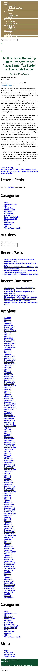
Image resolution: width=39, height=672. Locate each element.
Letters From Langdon (11, 217)
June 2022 (7, 369)
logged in (11, 187)
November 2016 (9, 488)
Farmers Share (13, 16)
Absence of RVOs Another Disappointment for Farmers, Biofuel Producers (20, 296)
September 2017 (10, 470)
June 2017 (7, 475)
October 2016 (9, 490)
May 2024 (7, 336)
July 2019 (7, 429)
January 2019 (8, 440)
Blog (6, 206)
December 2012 (9, 563)
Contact (10, 10)
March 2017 (8, 481)
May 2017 (7, 477)
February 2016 (9, 504)
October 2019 (9, 424)
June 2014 (7, 541)
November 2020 (10, 404)
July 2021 (7, 389)
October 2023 (9, 345)
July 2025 (7, 318)
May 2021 (7, 393)
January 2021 (8, 400)
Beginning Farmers (10, 204)
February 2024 (9, 340)
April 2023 (8, 354)
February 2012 (9, 581)
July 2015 (7, 517)
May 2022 (7, 371)
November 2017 (9, 466)
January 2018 (8, 462)
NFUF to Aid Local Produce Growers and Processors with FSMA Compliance (20, 300)
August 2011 (8, 592)
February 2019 (9, 439)
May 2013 (7, 554)
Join (9, 33)
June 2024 (7, 334)
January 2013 (8, 561)
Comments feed (9, 654)
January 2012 (8, 583)
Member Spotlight (10, 219)
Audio (6, 202)
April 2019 (7, 435)
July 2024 (7, 333)
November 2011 (9, 587)
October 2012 (9, 566)
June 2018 (7, 453)
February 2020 (9, 417)
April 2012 (7, 577)
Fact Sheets (12, 29)
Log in (6, 651)
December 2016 (9, 486)
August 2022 (8, 365)
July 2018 (7, 451)
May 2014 (7, 543)
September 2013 (10, 552)
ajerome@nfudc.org (7, 85)
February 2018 (9, 460)
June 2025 (7, 320)
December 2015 (9, 508)
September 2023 (10, 347)
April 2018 (7, 457)
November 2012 (9, 565)
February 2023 (9, 356)
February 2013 (9, 559)
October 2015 (9, 512)
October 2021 (9, 384)
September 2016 (10, 492)
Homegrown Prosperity (12, 36)
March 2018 (8, 459)
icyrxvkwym (8, 291)
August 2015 (8, 515)
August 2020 (8, 409)
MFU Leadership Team (15, 8)
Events (10, 17)
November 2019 (9, 422)
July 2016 (7, 495)
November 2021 (9, 382)
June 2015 (7, 519)
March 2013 (8, 557)
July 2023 (7, 349)
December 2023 (9, 342)
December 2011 (9, 585)
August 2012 (8, 570)
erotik (6, 295)
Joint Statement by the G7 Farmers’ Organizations (21, 274)
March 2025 (8, 325)
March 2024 (8, 338)
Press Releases (24, 74)
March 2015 (8, 524)
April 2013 (7, 555)
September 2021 (10, 386)
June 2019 (7, 431)
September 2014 (10, 535)
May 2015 (7, 521)
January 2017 (8, 484)
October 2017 (9, 468)
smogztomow (9, 288)
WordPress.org (9, 656)
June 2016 (7, 497)
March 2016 (8, 502)
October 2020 (9, 406)
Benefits (11, 34)
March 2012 (8, 579)
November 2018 (9, 444)
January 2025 (9, 329)
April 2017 (7, 479)
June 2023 (7, 351)
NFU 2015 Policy (7, 168)
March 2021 (8, 396)
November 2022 (10, 360)
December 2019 (9, 420)
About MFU (12, 6)
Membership (8, 31)
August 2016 (8, 493)
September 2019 (10, 426)
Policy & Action (9, 25)
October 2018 (9, 446)
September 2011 (9, 590)
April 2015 (7, 523)
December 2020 (9, 402)
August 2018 (8, 449)
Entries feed (8, 652)
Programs (11, 21)
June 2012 (7, 574)
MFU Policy (11, 27)
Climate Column (9, 210)
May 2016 (7, 499)
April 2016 (7, 501)
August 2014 (8, 537)
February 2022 (9, 376)
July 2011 (7, 594)
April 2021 (7, 395)
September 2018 (10, 448)
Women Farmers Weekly (12, 228)
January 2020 (9, 418)
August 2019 (8, 428)
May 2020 (7, 411)
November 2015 (9, 510)
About (6, 4)
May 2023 (7, 353)
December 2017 (9, 464)
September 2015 (10, 513)
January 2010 (8, 598)
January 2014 (8, 550)
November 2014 (9, 532)
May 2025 (7, 322)
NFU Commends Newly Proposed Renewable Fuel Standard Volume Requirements (20, 271)
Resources (7, 224)
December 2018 (9, 442)
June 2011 (7, 596)
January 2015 (8, 528)
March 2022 (8, 375)
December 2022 (9, 358)
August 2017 (8, 471)
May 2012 (7, 576)
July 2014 (7, 539)
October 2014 (9, 534)
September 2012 (10, 568)
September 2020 (10, 407)
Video (6, 226)
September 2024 (10, 331)
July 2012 (7, 572)
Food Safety (8, 213)
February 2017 (9, 482)
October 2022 (9, 362)
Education (7, 19)
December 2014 (9, 530)
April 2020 (8, 413)
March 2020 (8, 415)
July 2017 (7, 473)
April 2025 (8, 323)
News (6, 12)
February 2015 (9, 526)
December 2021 (9, 380)
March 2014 (8, 546)
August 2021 (8, 387)
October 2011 (9, 588)
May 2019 (7, 433)
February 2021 (9, 398)
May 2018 (7, 455)
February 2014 (9, 548)
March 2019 (8, 437)
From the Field (9, 215)
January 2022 (9, 378)
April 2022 (8, 373)
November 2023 (10, 343)
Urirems (7, 299)
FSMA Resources (13, 23)
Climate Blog (8, 208)
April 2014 (7, 545)
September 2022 (10, 364)
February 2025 (9, 327)
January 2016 (8, 506)
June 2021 (7, 391)
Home (6, 2)
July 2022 (7, 367)
